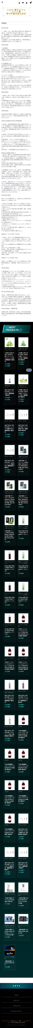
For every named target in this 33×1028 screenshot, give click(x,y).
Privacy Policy (16, 1011)
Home (16, 995)
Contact (16, 1000)
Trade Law (16, 1005)
